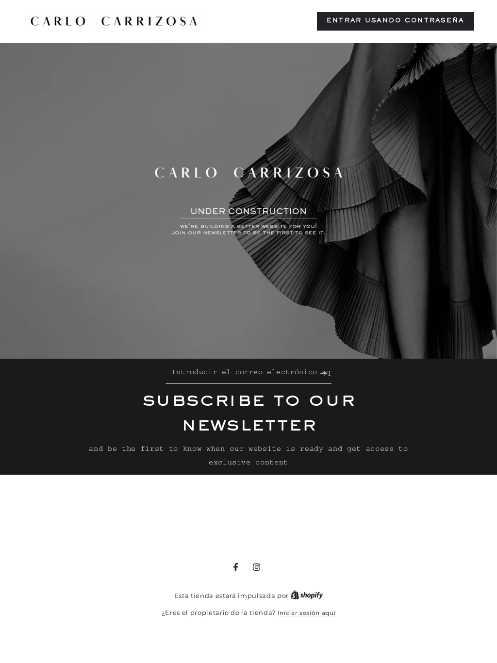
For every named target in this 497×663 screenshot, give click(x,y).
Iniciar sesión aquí (307, 612)
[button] (395, 21)
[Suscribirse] (325, 373)
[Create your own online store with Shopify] (307, 595)
